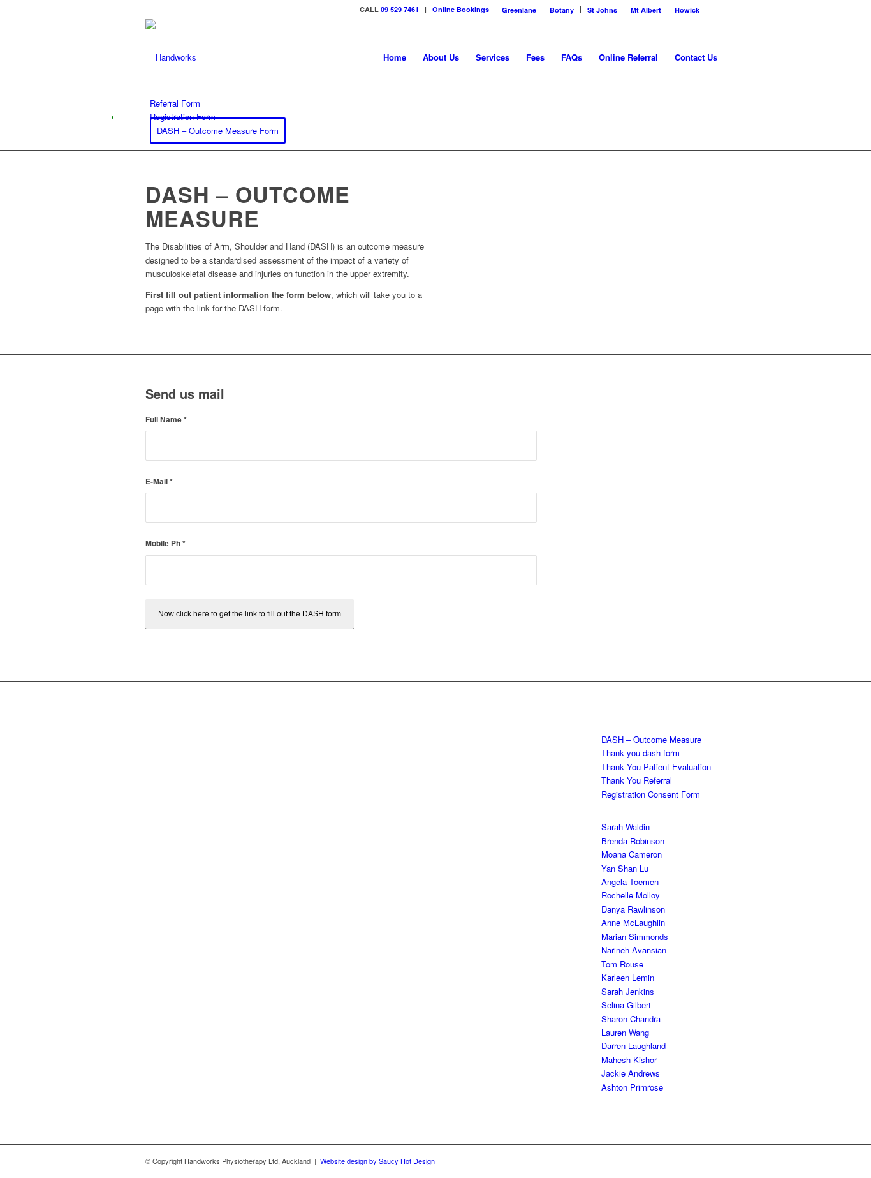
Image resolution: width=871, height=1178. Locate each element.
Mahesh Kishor (629, 1060)
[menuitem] (519, 9)
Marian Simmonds (634, 936)
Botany (562, 10)
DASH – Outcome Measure (651, 739)
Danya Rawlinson (633, 909)
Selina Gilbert (626, 1005)
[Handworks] (170, 57)
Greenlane (519, 10)
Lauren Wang (625, 1032)
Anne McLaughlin (633, 922)
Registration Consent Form (650, 794)
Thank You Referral (636, 780)
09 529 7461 (400, 9)
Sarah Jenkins (627, 991)
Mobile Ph (165, 543)
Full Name (166, 419)
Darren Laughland (633, 1046)
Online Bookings (460, 9)
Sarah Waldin (625, 827)
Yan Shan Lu (624, 868)
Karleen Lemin (627, 977)
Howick (687, 10)
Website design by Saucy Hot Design (377, 1161)
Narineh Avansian (633, 950)
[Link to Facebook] (716, 9)
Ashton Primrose (632, 1087)
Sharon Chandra (631, 1019)
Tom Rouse (622, 964)
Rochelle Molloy (630, 895)
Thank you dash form (640, 753)
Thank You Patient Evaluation (656, 767)
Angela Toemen (630, 882)
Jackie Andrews (630, 1073)
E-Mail (159, 481)
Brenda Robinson (632, 841)
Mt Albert (646, 10)
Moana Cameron (631, 854)
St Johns (602, 10)
